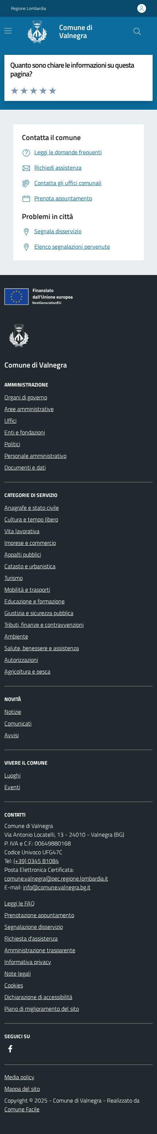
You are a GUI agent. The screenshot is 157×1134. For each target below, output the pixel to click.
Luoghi (12, 775)
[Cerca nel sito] (137, 31)
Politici (12, 444)
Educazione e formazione (34, 601)
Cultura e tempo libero (31, 519)
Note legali (17, 973)
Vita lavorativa (21, 531)
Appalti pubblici (22, 554)
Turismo (13, 577)
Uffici (10, 420)
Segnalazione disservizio (33, 926)
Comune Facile (21, 1109)
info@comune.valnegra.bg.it (57, 887)
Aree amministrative (29, 408)
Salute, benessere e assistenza (41, 648)
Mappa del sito (22, 1088)
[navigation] (8, 30)
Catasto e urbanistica (29, 566)
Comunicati (17, 723)
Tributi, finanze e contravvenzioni (44, 624)
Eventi (12, 787)
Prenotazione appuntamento (39, 915)
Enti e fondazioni (24, 432)
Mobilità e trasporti (27, 589)
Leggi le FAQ (19, 903)
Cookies (13, 985)
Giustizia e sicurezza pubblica (38, 613)
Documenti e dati (25, 467)
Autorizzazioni (21, 659)
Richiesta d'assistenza (31, 938)
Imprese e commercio (30, 542)
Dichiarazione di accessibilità (38, 996)
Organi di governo (25, 397)
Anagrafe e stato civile (31, 507)
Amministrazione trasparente (39, 950)
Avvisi (11, 735)
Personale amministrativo (35, 455)
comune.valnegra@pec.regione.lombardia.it (56, 878)
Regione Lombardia (28, 8)
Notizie (12, 711)
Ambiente (16, 636)
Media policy (19, 1077)
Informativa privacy (27, 961)
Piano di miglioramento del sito (41, 1008)
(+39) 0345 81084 (36, 860)
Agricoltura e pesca (27, 671)
